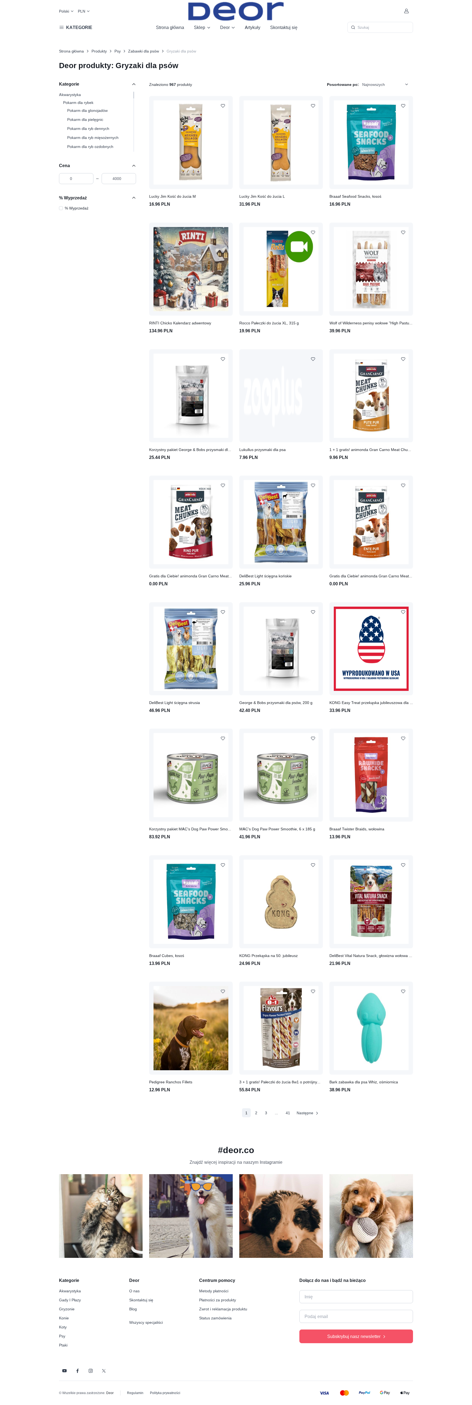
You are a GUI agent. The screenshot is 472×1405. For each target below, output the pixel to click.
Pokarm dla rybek (78, 102)
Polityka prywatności (165, 1393)
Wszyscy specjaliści (146, 1322)
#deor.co (236, 1150)
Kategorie (69, 84)
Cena (64, 165)
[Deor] (236, 11)
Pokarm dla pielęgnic (85, 119)
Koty (63, 1327)
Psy (117, 51)
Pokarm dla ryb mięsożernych (93, 137)
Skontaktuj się (283, 27)
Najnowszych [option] (373, 84)
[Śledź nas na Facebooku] (77, 1370)
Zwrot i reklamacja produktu (223, 1309)
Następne (305, 1112)
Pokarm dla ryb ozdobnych (90, 146)
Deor (110, 1393)
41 (288, 1112)
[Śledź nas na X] (103, 1370)
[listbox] (387, 84)
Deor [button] (225, 27)
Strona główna (170, 27)
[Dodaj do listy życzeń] (222, 105)
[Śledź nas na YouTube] (64, 1370)
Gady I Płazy (70, 1300)
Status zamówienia (215, 1318)
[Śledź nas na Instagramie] (90, 1370)
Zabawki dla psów (143, 51)
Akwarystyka (70, 94)
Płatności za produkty (217, 1300)
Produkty (99, 51)
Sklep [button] (199, 27)
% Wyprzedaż (73, 197)
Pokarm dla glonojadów (87, 110)
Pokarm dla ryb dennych (88, 128)
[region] (97, 122)
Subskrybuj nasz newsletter (353, 1336)
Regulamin (135, 1393)
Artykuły (252, 27)
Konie (64, 1318)
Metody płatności (213, 1290)
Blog (133, 1309)
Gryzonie (67, 1309)
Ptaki (63, 1345)
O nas (134, 1290)
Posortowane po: (343, 84)
